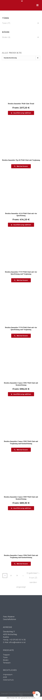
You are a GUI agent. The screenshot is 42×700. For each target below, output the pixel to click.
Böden (5, 37)
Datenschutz (8, 680)
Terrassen (7, 663)
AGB (5, 677)
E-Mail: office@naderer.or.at (14, 642)
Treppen (6, 655)
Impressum (7, 674)
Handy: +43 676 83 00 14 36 (14, 640)
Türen (4, 23)
